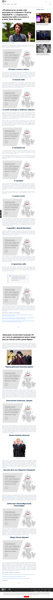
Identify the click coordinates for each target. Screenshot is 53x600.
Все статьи (48, 9)
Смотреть (35, 589)
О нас (42, 589)
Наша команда (36, 591)
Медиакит (41, 591)
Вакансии (45, 591)
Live (31, 589)
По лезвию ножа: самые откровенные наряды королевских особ (13, 576)
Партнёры (49, 591)
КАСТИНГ (15, 4)
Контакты (45, 589)
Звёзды (38, 31)
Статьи (39, 589)
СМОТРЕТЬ (8, 4)
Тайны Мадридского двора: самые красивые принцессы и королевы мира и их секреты (18, 574)
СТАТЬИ (12, 4)
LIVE (5, 4)
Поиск (50, 589)
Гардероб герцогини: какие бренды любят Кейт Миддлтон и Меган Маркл (15, 578)
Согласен (26, 596)
